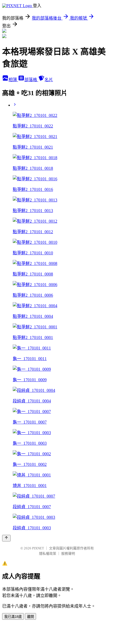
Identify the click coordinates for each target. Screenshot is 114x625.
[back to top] (6, 538)
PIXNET (38, 548)
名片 (49, 79)
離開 (30, 617)
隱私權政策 (47, 553)
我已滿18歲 (13, 617)
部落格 (31, 79)
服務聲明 (68, 553)
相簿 (13, 79)
